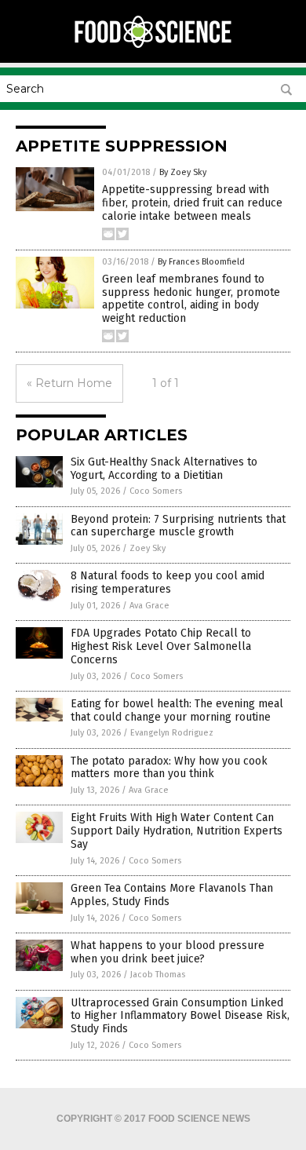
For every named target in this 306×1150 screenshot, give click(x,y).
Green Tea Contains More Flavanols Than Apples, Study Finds (172, 895)
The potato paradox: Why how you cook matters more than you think (169, 767)
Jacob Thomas (157, 974)
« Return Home (69, 383)
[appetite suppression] (153, 46)
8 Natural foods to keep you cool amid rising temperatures (167, 582)
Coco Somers (155, 491)
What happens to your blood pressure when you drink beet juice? (167, 952)
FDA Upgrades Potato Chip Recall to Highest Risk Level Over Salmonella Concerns (161, 646)
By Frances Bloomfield (201, 262)
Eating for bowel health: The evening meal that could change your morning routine (177, 710)
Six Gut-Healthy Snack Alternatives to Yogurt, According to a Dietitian (164, 468)
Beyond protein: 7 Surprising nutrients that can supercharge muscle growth (178, 526)
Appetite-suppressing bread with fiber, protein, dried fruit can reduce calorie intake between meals (192, 203)
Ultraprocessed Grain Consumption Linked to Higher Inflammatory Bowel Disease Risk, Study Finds (180, 1016)
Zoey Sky (147, 548)
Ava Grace (149, 606)
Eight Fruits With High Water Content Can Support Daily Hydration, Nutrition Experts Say (176, 831)
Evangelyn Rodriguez (171, 733)
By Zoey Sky (182, 172)
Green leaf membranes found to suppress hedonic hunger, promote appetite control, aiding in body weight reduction (191, 298)
